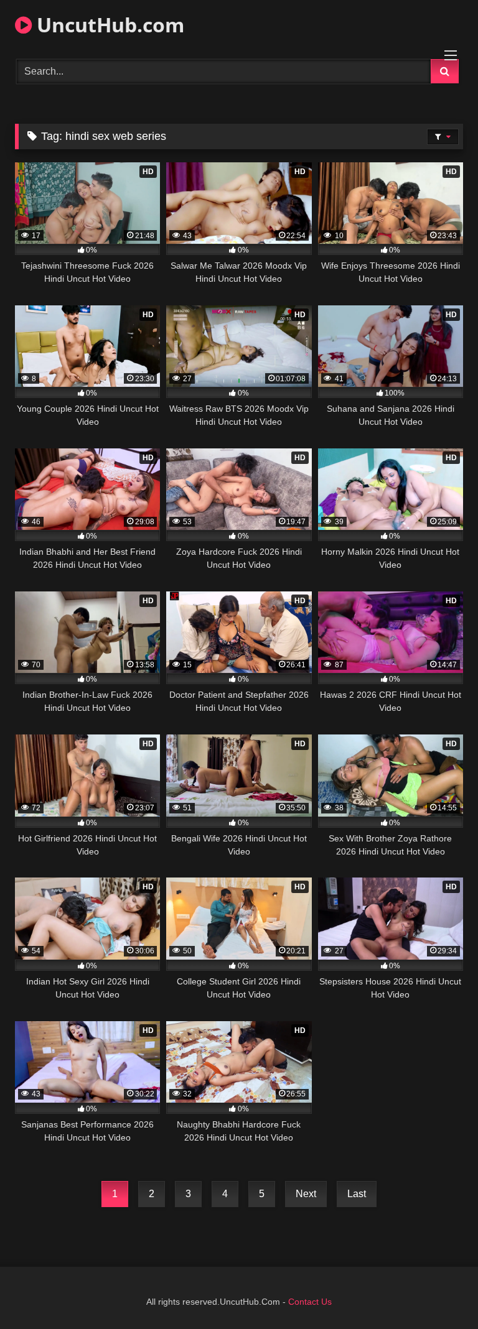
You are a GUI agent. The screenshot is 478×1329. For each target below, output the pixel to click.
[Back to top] (439, 1292)
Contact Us (310, 1302)
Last (356, 1193)
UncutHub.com (108, 24)
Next (306, 1193)
